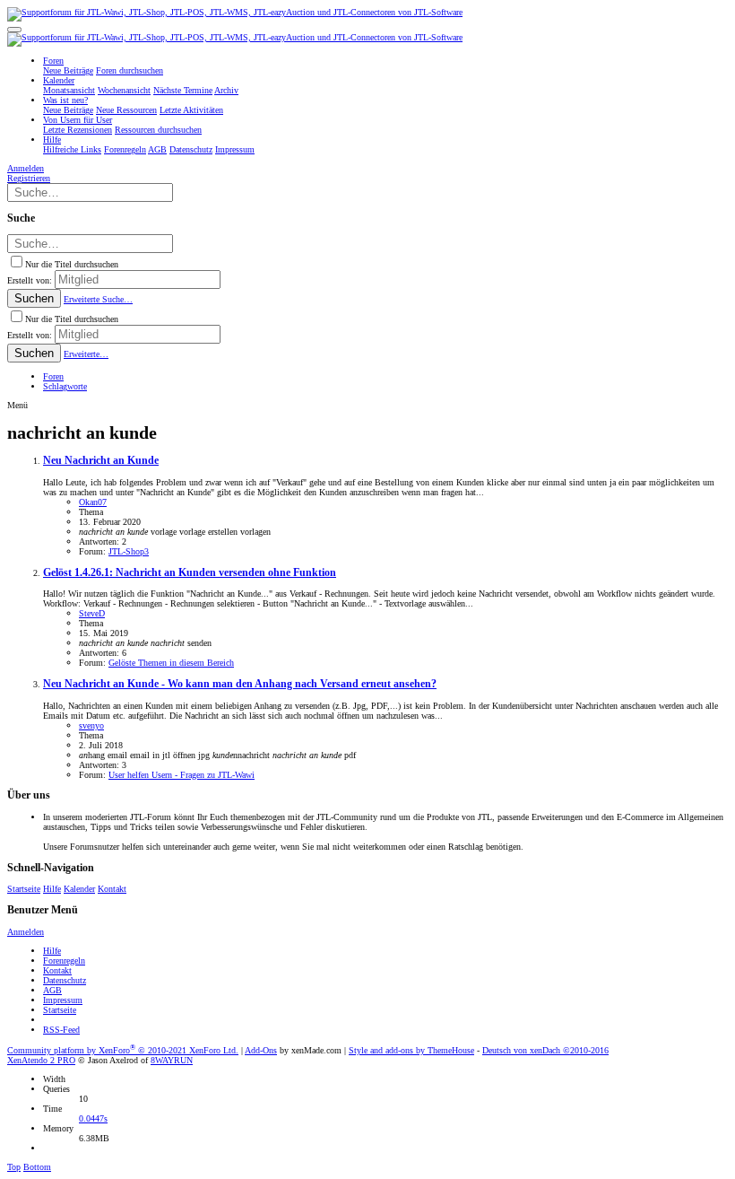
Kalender (79, 889)
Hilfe (52, 889)
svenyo (91, 725)
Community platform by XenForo (122, 1050)
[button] (14, 29)
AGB (52, 990)
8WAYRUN (172, 1060)
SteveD (92, 613)
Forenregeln (64, 960)
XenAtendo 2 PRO (41, 1060)
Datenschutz (64, 980)
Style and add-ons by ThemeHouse (411, 1050)
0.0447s (93, 1118)
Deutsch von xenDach (545, 1050)
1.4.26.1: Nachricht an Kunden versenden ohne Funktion (189, 573)
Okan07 (93, 502)
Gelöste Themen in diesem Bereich (171, 663)
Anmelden (25, 932)
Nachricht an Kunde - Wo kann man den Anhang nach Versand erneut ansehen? (240, 684)
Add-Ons (261, 1050)
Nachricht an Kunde (101, 461)
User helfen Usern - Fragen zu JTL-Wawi (181, 775)
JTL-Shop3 (128, 551)
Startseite (23, 889)
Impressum (62, 1000)
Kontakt (112, 889)
